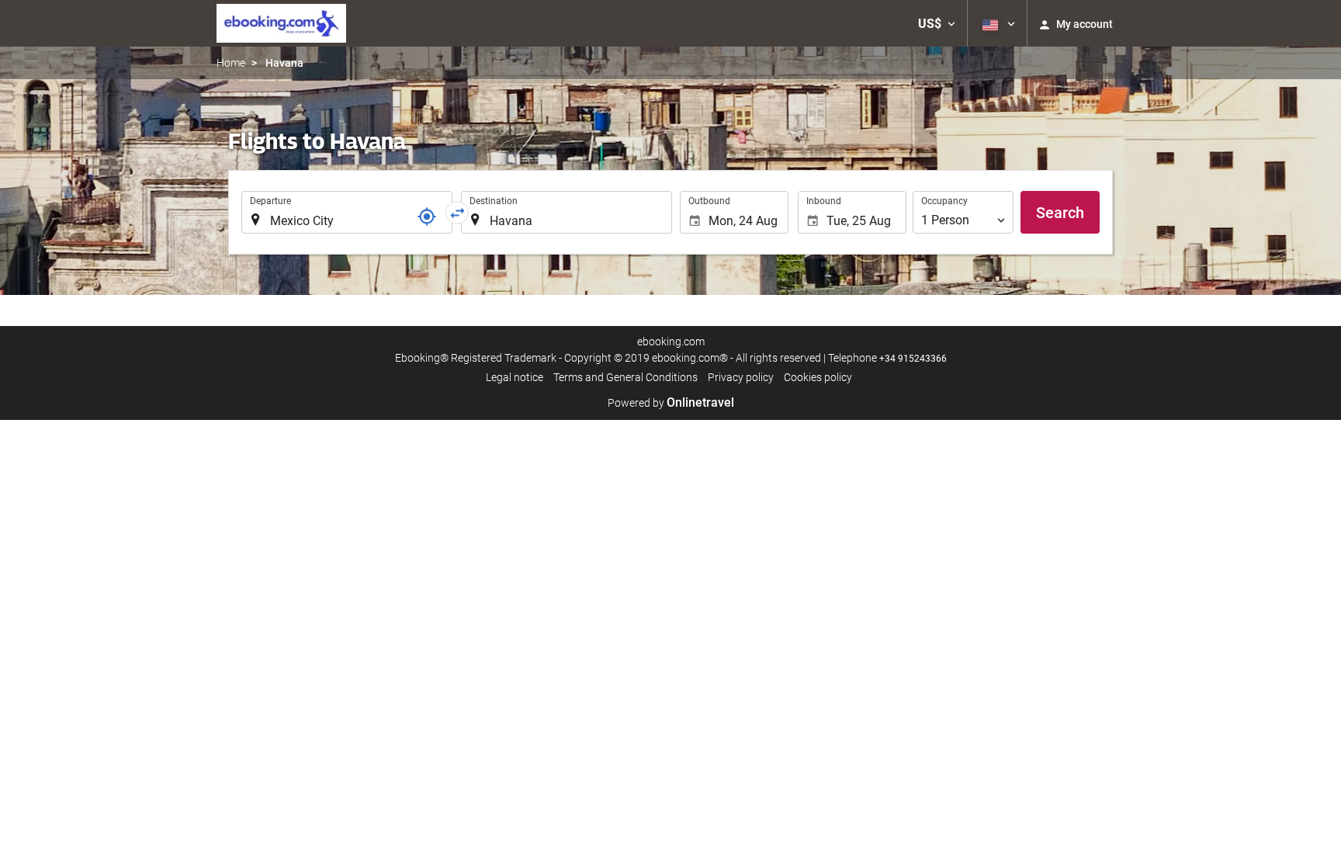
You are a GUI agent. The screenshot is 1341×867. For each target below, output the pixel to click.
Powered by (671, 403)
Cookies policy (818, 377)
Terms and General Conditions (625, 377)
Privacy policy (741, 377)
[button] (936, 23)
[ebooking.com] (281, 23)
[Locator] (427, 216)
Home (231, 63)
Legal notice (514, 377)
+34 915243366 (913, 358)
